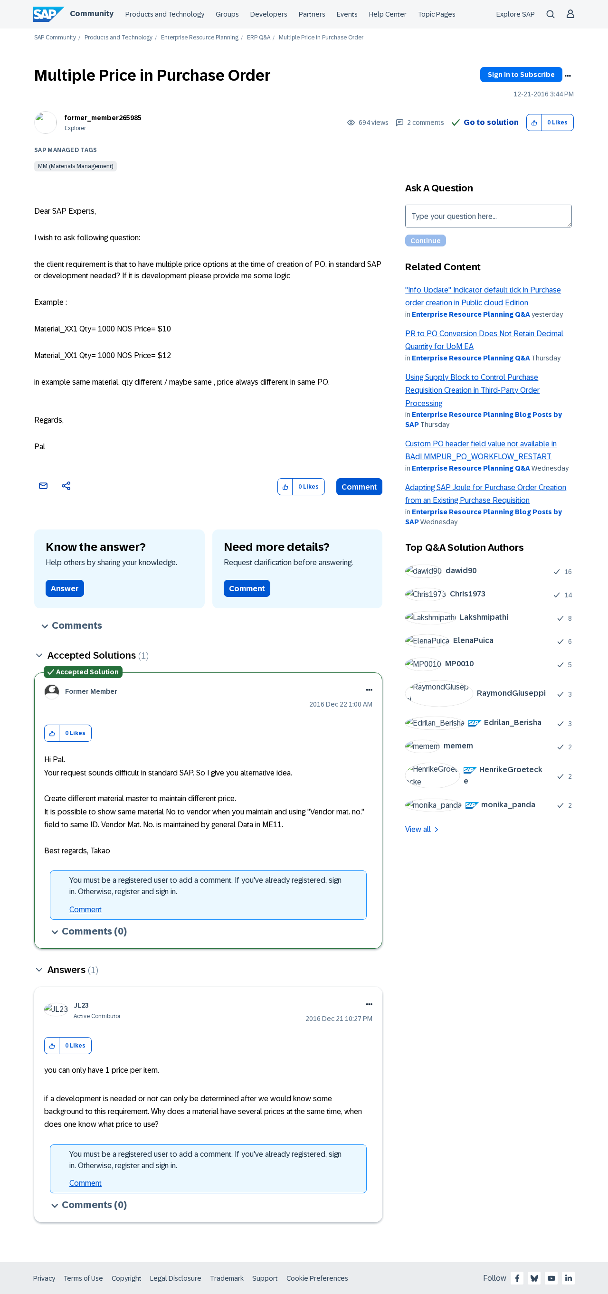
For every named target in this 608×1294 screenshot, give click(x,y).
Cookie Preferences (317, 1278)
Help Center (388, 14)
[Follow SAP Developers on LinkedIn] (568, 1278)
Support (265, 1278)
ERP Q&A (258, 38)
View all (418, 829)
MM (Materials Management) (75, 166)
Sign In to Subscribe (521, 74)
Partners (312, 14)
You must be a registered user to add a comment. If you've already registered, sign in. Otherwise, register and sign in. (205, 886)
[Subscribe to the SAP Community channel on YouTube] (551, 1278)
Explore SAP (515, 14)
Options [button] (567, 76)
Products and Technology (164, 14)
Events (347, 14)
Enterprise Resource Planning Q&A (471, 314)
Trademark (227, 1278)
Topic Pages (437, 14)
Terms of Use (83, 1278)
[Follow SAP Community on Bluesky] (534, 1278)
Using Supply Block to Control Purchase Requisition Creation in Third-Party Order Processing (472, 390)
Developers (268, 14)
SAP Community (55, 38)
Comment (359, 487)
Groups (227, 14)
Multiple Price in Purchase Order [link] (321, 38)
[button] (534, 122)
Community (92, 13)
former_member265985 (103, 118)
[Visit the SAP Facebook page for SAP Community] (517, 1278)
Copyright (127, 1278)
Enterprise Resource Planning (199, 38)
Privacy (44, 1278)
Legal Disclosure (175, 1278)
